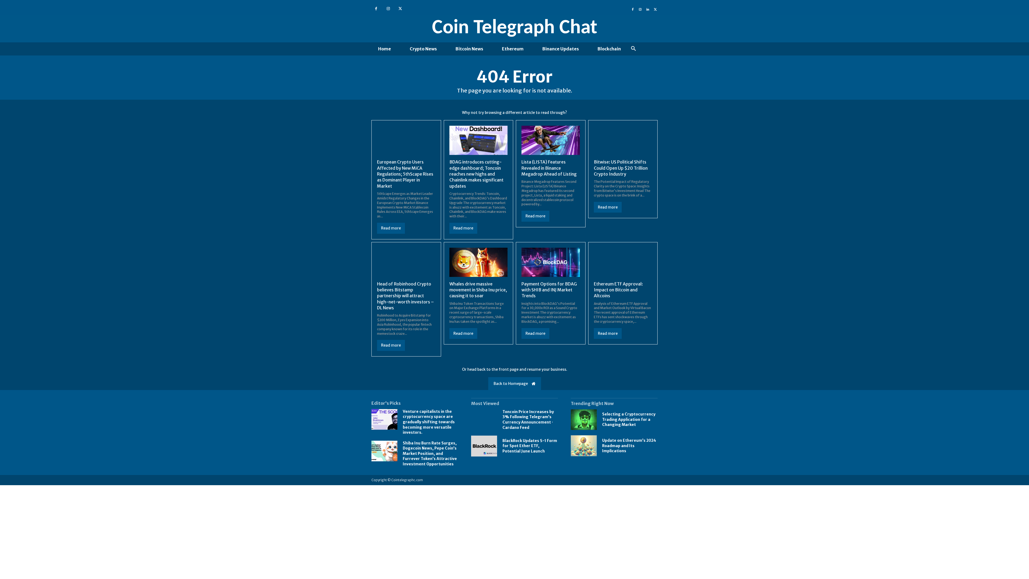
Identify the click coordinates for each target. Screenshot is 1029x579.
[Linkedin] (647, 8)
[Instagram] (388, 8)
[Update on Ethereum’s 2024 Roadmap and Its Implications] (584, 445)
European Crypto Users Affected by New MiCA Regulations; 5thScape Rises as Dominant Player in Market (405, 174)
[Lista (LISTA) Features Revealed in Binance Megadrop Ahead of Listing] (550, 140)
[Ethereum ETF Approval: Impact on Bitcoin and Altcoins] (623, 262)
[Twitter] (400, 8)
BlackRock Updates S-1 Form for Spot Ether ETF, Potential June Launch (529, 446)
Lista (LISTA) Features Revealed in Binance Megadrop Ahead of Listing (549, 168)
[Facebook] (376, 8)
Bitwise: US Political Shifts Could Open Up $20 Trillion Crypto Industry (621, 168)
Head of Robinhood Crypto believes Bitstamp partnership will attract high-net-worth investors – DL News (405, 296)
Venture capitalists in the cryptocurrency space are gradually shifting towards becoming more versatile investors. (429, 422)
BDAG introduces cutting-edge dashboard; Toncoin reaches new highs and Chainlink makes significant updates (476, 174)
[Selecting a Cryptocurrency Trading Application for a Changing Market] (584, 419)
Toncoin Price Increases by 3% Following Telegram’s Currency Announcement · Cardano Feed (528, 419)
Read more (391, 228)
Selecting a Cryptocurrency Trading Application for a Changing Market (628, 419)
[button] (633, 49)
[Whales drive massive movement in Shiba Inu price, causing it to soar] (478, 262)
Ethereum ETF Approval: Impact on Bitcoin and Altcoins (618, 290)
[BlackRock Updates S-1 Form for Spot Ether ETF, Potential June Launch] (484, 446)
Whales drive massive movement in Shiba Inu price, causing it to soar (478, 290)
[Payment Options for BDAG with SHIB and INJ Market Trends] (550, 262)
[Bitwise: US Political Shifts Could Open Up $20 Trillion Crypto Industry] (623, 140)
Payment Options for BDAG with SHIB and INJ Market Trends (549, 290)
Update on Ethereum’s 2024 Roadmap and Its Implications (629, 445)
